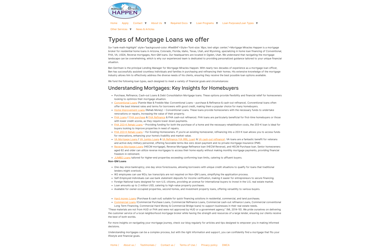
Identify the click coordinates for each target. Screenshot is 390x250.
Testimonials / (148, 244)
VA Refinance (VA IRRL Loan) (178, 139)
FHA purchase (137, 117)
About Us (156, 23)
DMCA (226, 244)
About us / (130, 244)
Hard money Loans (125, 198)
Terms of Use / (188, 244)
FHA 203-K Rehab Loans (128, 124)
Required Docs (179, 23)
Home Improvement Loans (129, 110)
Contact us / (168, 244)
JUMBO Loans (122, 157)
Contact (137, 23)
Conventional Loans (125, 102)
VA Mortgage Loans (126, 139)
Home (113, 23)
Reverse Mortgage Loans (128, 146)
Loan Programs (205, 23)
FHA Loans (120, 117)
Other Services (118, 29)
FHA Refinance (156, 117)
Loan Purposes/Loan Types (238, 23)
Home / (114, 244)
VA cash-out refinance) (212, 139)
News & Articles (145, 29)
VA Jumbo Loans (149, 139)
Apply (125, 23)
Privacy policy (209, 244)
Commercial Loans (125, 202)
